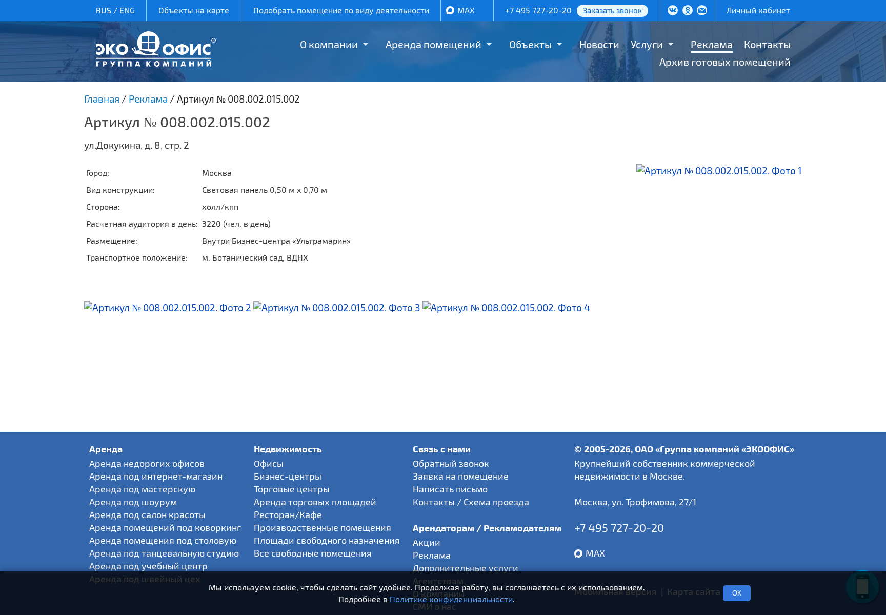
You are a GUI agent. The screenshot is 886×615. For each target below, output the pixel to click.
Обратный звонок (451, 463)
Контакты (767, 44)
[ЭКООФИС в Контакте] (673, 11)
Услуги (647, 44)
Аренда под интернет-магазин (156, 476)
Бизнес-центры (287, 476)
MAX (466, 10)
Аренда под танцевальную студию (164, 553)
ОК (736, 593)
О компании (329, 44)
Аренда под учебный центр (148, 565)
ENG (127, 10)
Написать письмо (450, 488)
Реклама (712, 44)
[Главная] (156, 63)
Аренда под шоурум (133, 501)
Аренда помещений (433, 44)
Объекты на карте (193, 10)
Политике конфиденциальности (451, 599)
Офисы (269, 463)
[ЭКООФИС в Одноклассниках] (687, 11)
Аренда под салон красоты (147, 514)
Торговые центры (292, 488)
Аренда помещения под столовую (162, 540)
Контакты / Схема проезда (471, 501)
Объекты (530, 44)
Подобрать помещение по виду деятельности (341, 10)
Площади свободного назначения (327, 540)
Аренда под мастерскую (142, 488)
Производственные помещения (322, 527)
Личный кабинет (758, 10)
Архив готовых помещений (725, 61)
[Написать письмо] (702, 11)
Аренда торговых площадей (315, 501)
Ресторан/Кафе (288, 514)
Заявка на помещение (461, 476)
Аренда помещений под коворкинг (165, 527)
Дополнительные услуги (465, 567)
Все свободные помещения (313, 553)
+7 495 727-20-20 (538, 10)
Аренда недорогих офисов (147, 463)
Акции (426, 542)
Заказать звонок (612, 10)
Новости (599, 44)
